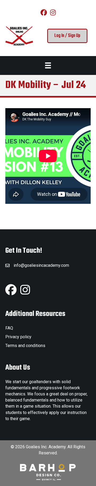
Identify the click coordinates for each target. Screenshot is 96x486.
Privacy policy (18, 336)
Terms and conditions (25, 345)
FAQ (9, 328)
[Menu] (48, 65)
